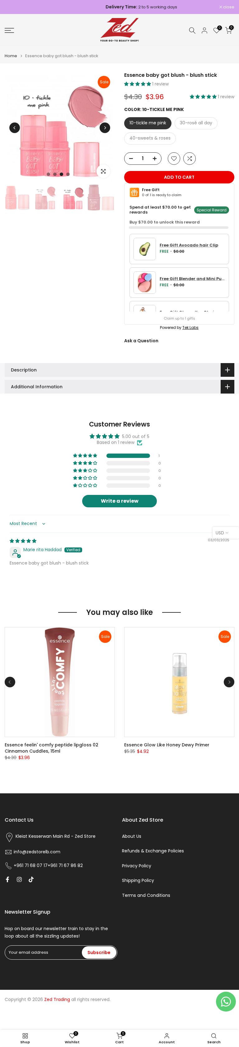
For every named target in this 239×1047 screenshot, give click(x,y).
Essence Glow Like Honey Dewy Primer (166, 745)
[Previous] (14, 127)
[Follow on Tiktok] (31, 879)
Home (11, 56)
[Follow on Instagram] (19, 879)
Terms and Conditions (146, 895)
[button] (138, 84)
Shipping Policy (138, 880)
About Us (131, 836)
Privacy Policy (136, 866)
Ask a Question (141, 341)
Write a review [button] (119, 501)
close (13, 7)
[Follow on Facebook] (7, 879)
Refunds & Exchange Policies (153, 851)
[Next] (105, 127)
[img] (23, 541)
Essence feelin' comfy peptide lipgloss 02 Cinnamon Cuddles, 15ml (51, 748)
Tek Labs (190, 327)
